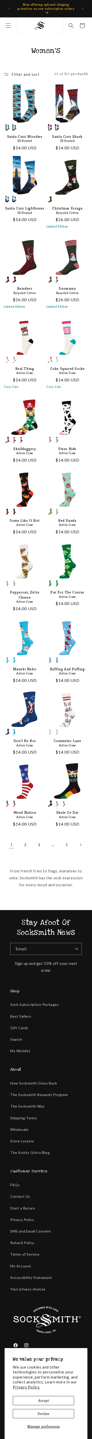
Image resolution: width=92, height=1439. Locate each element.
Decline (43, 1413)
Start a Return (22, 1208)
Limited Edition (57, 226)
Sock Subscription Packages (34, 1004)
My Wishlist (20, 1051)
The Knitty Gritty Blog (30, 1152)
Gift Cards (19, 1028)
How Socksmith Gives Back (33, 1083)
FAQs (15, 1185)
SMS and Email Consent (30, 1231)
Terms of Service (25, 1254)
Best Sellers (20, 1016)
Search (16, 1039)
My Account (20, 1266)
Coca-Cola (11, 387)
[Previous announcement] (9, 8)
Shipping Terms (23, 1118)
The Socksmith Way (27, 1106)
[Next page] (80, 844)
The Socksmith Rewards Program (39, 1094)
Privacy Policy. (26, 1387)
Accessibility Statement (31, 1277)
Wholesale (19, 1129)
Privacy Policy (22, 1219)
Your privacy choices (28, 1289)
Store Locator (22, 1141)
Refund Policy (22, 1242)
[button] (8, 25)
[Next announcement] (82, 8)
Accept (43, 1400)
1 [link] (11, 844)
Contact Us (20, 1196)
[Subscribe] (76, 949)
